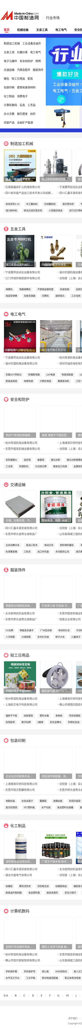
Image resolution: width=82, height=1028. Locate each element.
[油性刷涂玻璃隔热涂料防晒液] (20, 847)
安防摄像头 (11, 460)
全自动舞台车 (12, 545)
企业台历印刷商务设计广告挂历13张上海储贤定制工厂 (20, 776)
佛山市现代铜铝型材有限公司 (22, 960)
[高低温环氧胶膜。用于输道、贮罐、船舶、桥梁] (56, 762)
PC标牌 (9, 630)
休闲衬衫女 (64, 630)
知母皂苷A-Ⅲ (12, 204)
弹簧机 (9, 289)
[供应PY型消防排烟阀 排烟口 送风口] (20, 421)
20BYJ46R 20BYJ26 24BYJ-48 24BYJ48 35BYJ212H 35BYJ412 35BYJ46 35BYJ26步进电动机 (20, 350)
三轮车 (27, 551)
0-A (6, 995)
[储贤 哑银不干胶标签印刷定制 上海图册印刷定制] (56, 421)
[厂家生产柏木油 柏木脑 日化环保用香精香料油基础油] (56, 847)
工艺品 (31, 105)
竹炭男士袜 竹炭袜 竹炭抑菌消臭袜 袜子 (56, 605)
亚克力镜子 (70, 892)
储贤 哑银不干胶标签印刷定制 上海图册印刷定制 (56, 435)
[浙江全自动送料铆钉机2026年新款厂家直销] (20, 250)
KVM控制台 (61, 971)
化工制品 (9, 96)
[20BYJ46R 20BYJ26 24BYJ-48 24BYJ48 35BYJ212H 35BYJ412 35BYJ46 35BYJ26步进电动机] (20, 336)
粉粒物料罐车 (67, 545)
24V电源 (50, 374)
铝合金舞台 (55, 722)
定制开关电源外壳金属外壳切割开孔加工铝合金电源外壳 (20, 946)
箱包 (6, 78)
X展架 (40, 722)
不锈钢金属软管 (45, 289)
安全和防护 (26, 61)
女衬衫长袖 (43, 637)
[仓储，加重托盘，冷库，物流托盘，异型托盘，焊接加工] (20, 506)
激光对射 (55, 460)
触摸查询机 (63, 381)
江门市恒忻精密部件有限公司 (22, 278)
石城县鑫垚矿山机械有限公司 (22, 187)
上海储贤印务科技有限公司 (21, 784)
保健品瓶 (57, 801)
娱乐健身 (22, 113)
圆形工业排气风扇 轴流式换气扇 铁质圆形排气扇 (56, 946)
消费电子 (22, 96)
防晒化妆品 (74, 722)
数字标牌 (26, 722)
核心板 (45, 971)
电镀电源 (28, 381)
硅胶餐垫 (28, 715)
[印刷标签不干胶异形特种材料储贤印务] (20, 677)
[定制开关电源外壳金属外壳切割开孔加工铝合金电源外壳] (20, 933)
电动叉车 (48, 545)
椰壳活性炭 (25, 886)
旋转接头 (60, 295)
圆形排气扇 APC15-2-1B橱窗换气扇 (56, 691)
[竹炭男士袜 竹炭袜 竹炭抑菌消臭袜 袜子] (56, 591)
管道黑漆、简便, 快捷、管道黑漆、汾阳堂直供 (56, 520)
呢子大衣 (60, 637)
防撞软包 (23, 466)
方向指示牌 (41, 466)
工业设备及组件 (31, 43)
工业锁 (9, 466)
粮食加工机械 (60, 466)
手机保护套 (11, 971)
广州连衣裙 (46, 630)
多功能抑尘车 (62, 551)
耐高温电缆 (11, 381)
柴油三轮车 (32, 545)
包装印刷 (9, 87)
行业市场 (53, 17)
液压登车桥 (68, 204)
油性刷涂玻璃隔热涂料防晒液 (20, 861)
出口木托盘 (43, 551)
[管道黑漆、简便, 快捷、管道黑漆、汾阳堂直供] (56, 506)
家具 (30, 78)
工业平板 (30, 978)
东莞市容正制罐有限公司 (20, 790)
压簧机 (45, 295)
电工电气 (61, 30)
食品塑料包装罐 (65, 807)
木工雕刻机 (32, 204)
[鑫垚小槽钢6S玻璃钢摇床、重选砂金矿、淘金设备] (20, 165)
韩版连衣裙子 (27, 630)
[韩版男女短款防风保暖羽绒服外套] (20, 591)
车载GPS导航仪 (14, 374)
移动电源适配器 (50, 978)
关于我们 (72, 1018)
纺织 (32, 113)
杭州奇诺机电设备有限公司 (21, 443)
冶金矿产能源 (25, 122)
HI (67, 995)
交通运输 (9, 70)
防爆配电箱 (34, 374)
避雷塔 (40, 460)
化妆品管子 (27, 801)
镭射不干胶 (11, 715)
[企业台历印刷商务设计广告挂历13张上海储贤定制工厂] (20, 762)
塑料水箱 (44, 715)
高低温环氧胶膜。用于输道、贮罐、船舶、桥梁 (56, 776)
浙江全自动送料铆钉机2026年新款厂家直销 (20, 264)
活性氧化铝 (43, 886)
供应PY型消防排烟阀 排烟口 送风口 (20, 435)
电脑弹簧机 (25, 289)
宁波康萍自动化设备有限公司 (22, 272)
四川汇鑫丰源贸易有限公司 (21, 528)
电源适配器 (67, 374)
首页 (7, 30)
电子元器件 (10, 61)
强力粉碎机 (11, 210)
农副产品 (9, 122)
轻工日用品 (18, 78)
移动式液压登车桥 (33, 210)
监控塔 (27, 460)
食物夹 (58, 715)
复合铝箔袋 (11, 807)
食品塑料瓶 (34, 892)
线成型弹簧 (11, 295)
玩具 (22, 105)
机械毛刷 (64, 289)
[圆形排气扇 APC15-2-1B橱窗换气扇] (56, 677)
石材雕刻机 (50, 204)
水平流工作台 (12, 978)
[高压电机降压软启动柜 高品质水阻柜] (56, 336)
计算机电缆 (45, 381)
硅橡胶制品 (61, 886)
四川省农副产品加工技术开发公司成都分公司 (32, 193)
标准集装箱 (11, 551)
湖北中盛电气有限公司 (18, 875)
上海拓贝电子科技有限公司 (21, 704)
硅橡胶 (9, 886)
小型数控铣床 (56, 210)
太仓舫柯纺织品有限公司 (20, 613)
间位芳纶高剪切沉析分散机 (56, 179)
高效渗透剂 (52, 892)
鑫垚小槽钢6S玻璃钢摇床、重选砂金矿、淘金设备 (20, 179)
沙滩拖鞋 (26, 637)
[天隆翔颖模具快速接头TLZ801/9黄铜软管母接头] (56, 250)
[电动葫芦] (63, 116)
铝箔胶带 (10, 722)
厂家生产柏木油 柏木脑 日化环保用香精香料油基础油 (56, 861)
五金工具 (42, 30)
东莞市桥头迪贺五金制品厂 (21, 534)
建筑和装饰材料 (26, 87)
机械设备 (23, 30)
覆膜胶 (43, 801)
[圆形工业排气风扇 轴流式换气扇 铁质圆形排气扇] (56, 933)
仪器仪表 (22, 52)
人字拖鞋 (10, 637)
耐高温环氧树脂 (14, 892)
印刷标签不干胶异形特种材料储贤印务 (20, 691)
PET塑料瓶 (29, 807)
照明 (38, 61)
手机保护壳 (29, 971)
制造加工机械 (12, 43)
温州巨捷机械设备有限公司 (21, 363)
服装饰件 (38, 70)
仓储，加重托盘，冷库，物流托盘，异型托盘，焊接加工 (20, 520)
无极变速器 (29, 295)
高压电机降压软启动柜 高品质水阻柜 (56, 350)
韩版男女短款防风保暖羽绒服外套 (20, 605)
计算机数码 (10, 105)
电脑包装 (10, 801)
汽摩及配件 (23, 70)
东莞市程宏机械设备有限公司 (22, 448)
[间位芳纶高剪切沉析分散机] (56, 165)
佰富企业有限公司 (70, 619)
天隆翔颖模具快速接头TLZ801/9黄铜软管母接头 (56, 264)
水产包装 (46, 807)
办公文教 (9, 113)
